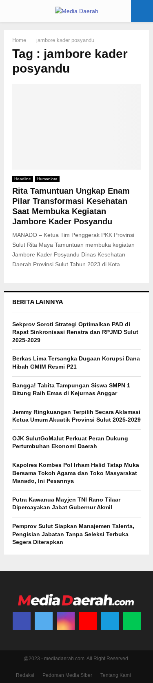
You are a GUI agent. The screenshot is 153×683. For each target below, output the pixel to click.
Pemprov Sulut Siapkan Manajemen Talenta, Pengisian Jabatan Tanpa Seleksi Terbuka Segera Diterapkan (73, 534)
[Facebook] (22, 621)
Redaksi (25, 675)
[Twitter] (44, 621)
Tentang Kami (115, 675)
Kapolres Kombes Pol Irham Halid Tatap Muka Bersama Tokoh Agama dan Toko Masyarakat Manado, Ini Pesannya (75, 473)
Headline (22, 179)
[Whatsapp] (132, 621)
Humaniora (47, 179)
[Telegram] (110, 621)
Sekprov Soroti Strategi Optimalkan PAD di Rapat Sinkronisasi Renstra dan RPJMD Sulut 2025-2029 (75, 332)
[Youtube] (88, 621)
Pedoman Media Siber (67, 675)
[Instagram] (66, 621)
